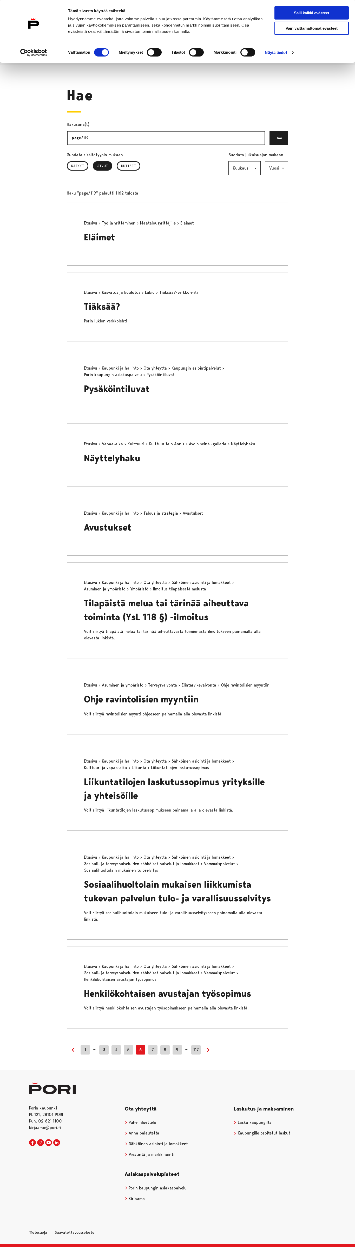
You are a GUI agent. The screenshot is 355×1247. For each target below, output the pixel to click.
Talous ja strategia (161, 513)
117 (196, 1049)
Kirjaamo (136, 1198)
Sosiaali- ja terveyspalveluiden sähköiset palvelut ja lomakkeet (142, 863)
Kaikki (77, 166)
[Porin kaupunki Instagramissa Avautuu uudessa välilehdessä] (40, 1142)
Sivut (104, 166)
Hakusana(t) (78, 124)
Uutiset (128, 166)
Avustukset (108, 527)
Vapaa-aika (113, 443)
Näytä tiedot (276, 52)
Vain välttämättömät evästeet (312, 28)
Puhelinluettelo (141, 1122)
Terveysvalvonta (163, 685)
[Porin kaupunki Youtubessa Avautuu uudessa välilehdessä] (48, 1142)
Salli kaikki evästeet (311, 13)
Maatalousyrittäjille (158, 223)
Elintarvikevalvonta (200, 685)
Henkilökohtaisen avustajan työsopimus (167, 993)
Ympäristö (140, 589)
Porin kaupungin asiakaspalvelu (113, 374)
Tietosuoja (38, 1232)
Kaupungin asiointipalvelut (197, 368)
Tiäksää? (102, 306)
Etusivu (91, 223)
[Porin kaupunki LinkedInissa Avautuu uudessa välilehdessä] (56, 1142)
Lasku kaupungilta (254, 1122)
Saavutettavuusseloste (74, 1232)
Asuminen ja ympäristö (105, 589)
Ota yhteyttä (155, 368)
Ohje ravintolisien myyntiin (141, 699)
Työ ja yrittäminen (119, 223)
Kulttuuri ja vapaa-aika (106, 767)
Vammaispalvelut (220, 863)
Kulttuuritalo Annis (167, 443)
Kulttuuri (137, 443)
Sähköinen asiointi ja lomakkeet (202, 582)
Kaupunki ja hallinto (121, 368)
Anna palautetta (143, 1133)
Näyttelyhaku (112, 458)
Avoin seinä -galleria (208, 443)
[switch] (154, 52)
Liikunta (140, 767)
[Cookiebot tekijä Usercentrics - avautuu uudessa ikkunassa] (33, 53)
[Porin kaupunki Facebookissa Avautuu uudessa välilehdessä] (32, 1142)
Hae (278, 138)
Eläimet (99, 237)
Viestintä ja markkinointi (150, 1154)
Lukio (150, 292)
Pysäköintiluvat (117, 389)
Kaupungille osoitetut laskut (263, 1133)
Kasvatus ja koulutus (122, 292)
